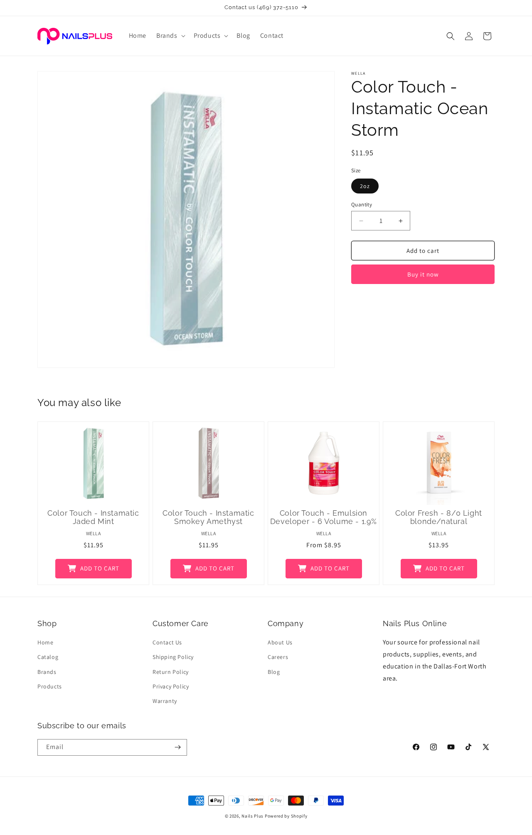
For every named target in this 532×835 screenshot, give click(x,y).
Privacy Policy (171, 686)
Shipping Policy (173, 657)
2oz (365, 186)
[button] (170, 36)
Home (45, 642)
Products (49, 686)
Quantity (361, 204)
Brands (47, 672)
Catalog (47, 657)
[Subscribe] (177, 747)
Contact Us (167, 642)
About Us (280, 642)
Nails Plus (252, 816)
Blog (274, 672)
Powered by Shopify (286, 816)
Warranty (165, 701)
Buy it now (423, 274)
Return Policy (171, 672)
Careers (278, 657)
